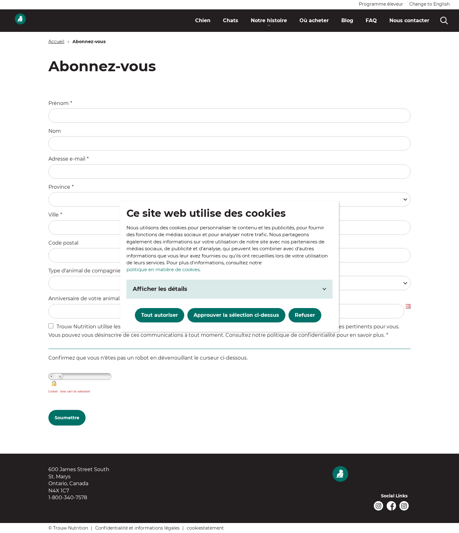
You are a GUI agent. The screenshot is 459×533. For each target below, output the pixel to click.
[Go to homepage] (20, 20)
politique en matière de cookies (163, 269)
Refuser (305, 315)
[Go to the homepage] (372, 474)
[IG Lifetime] (404, 506)
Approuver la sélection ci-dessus (236, 315)
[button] (268, 20)
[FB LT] (391, 506)
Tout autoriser (159, 315)
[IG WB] (378, 506)
